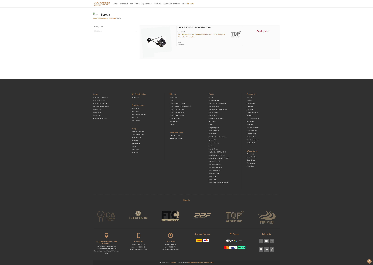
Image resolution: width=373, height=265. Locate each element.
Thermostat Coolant (215, 164)
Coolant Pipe (213, 115)
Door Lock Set (136, 137)
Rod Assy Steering (253, 128)
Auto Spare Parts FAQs (100, 97)
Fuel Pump (212, 121)
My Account (146, 4)
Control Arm (251, 103)
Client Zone (97, 112)
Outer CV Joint (251, 160)
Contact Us (96, 115)
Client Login (97, 109)
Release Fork (174, 121)
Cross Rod (250, 106)
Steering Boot (251, 137)
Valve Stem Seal (214, 173)
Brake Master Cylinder (139, 114)
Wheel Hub (250, 166)
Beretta (184, 34)
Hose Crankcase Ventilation (217, 137)
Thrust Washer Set (214, 170)
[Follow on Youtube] (261, 249)
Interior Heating (214, 143)
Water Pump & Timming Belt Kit (219, 182)
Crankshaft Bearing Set (216, 118)
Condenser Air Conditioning (217, 103)
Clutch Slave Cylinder (219, 34)
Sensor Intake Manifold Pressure (219, 158)
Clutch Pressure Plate (177, 109)
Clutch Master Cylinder (177, 103)
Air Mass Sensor (214, 100)
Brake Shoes (136, 120)
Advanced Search (99, 100)
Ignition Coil (212, 140)
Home (95, 18)
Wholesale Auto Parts (100, 118)
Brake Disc (135, 108)
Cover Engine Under (138, 134)
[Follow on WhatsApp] (272, 241)
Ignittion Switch (175, 136)
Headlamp (135, 141)
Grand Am (186, 37)
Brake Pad (135, 117)
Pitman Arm (250, 121)
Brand (188, 34)
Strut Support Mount (253, 140)
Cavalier (197, 34)
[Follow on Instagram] (266, 241)
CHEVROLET (112, 18)
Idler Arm (250, 115)
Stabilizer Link (251, 134)
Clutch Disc (173, 97)
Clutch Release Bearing (177, 112)
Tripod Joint (251, 163)
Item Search (124, 4)
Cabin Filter (135, 97)
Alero (179, 34)
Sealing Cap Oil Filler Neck (217, 152)
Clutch (210, 34)
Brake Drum (135, 111)
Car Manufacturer (103, 18)
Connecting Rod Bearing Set (218, 109)
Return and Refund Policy (206, 262)
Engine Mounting (252, 112)
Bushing (249, 100)
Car (131, 4)
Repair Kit (173, 125)
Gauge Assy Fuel (214, 128)
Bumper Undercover (138, 131)
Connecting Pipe (214, 106)
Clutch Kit (173, 100)
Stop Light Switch (214, 161)
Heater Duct (212, 134)
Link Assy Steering (253, 118)
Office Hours (170, 242)
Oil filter (211, 146)
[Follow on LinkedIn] (266, 249)
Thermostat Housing (215, 167)
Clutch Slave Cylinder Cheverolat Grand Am (194, 27)
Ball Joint (250, 97)
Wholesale (157, 4)
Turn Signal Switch (176, 139)
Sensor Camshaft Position (217, 155)
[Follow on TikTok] (272, 249)
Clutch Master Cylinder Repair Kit (181, 106)
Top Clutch (193, 37)
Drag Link (250, 109)
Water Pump (213, 179)
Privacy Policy (192, 262)
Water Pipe (212, 176)
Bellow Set (250, 154)
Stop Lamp (135, 150)
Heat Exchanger (214, 131)
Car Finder (135, 153)
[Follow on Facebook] (261, 241)
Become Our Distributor (172, 4)
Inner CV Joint (251, 157)
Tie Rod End (251, 143)
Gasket (211, 125)
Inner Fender (136, 144)
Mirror (134, 147)
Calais (192, 34)
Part (136, 4)
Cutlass (180, 37)
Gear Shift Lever (175, 118)
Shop (116, 4)
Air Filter (211, 97)
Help (183, 4)
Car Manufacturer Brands (101, 106)
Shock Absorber (252, 131)
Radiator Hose (213, 149)
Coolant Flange (213, 112)
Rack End (250, 125)
